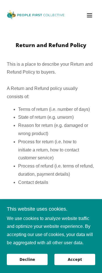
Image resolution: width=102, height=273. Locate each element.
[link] (38, 15)
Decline (27, 259)
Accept (75, 259)
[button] (89, 15)
